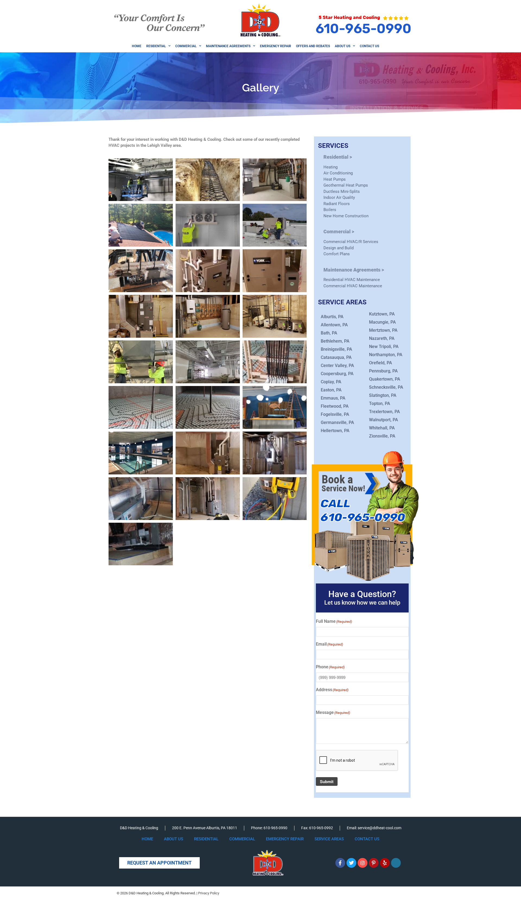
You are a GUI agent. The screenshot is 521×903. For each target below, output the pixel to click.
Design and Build (338, 247)
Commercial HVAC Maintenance (352, 285)
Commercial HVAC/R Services (350, 241)
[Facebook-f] (340, 863)
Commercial (185, 46)
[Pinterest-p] (374, 863)
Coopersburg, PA (337, 373)
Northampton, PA (385, 354)
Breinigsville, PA (336, 349)
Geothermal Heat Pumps (345, 185)
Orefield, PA (380, 362)
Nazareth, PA (382, 338)
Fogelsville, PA (335, 414)
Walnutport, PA (383, 419)
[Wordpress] (396, 863)
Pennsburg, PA (383, 371)
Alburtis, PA (332, 316)
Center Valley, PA (337, 365)
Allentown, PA (334, 324)
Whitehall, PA (382, 427)
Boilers (329, 209)
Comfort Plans (336, 253)
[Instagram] (362, 863)
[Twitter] (351, 863)
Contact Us (369, 46)
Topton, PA (379, 403)
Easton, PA (331, 390)
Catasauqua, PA (336, 357)
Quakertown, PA (384, 379)
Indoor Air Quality (339, 197)
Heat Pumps (334, 179)
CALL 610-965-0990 (362, 511)
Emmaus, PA (333, 398)
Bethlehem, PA (335, 341)
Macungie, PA (382, 322)
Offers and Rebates (313, 46)
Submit (326, 781)
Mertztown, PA (383, 330)
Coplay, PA (331, 381)
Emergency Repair (275, 46)
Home (136, 46)
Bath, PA (329, 333)
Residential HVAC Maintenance (351, 279)
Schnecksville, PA (386, 387)
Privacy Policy (208, 893)
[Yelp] (385, 863)
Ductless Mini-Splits (341, 191)
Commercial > (338, 231)
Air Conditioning (338, 173)
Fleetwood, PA (335, 406)
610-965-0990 (363, 28)
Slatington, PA (382, 395)
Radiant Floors (336, 203)
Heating (330, 167)
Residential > (337, 157)
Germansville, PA (337, 422)
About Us (342, 46)
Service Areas (329, 839)
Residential (156, 46)
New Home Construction (345, 215)
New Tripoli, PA (384, 346)
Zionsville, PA (382, 436)
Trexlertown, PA (384, 411)
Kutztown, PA (382, 314)
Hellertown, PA (335, 430)
